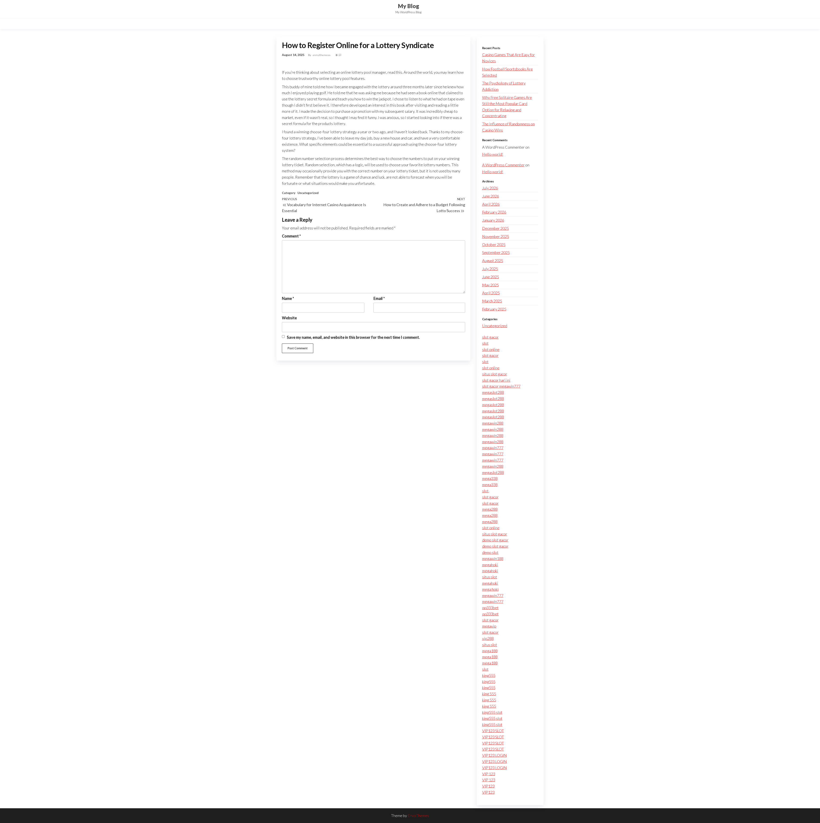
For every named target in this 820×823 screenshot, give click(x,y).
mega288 (490, 509)
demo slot (490, 552)
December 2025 (495, 228)
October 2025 (493, 244)
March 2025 (492, 301)
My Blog (408, 6)
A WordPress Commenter (503, 165)
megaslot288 (493, 392)
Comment (291, 236)
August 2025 (492, 260)
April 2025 (491, 292)
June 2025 (490, 276)
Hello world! (492, 154)
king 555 (489, 693)
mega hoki (490, 589)
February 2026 (494, 212)
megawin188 (492, 558)
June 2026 (490, 196)
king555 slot (492, 712)
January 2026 (493, 220)
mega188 (490, 650)
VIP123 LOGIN (494, 755)
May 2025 (490, 285)
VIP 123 (488, 774)
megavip (489, 626)
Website (289, 317)
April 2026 (491, 204)
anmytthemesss (322, 55)
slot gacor (490, 337)
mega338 (490, 478)
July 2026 (490, 188)
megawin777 (492, 447)
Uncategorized (308, 193)
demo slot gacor (495, 540)
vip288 (488, 638)
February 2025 (494, 309)
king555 (488, 675)
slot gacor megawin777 (501, 386)
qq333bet (490, 607)
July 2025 (490, 268)
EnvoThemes (418, 815)
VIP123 (488, 786)
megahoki (490, 564)
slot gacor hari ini (496, 380)
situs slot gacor (494, 374)
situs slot (489, 577)
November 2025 (495, 236)
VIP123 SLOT (493, 730)
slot (485, 343)
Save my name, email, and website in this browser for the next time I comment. (353, 337)
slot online (490, 349)
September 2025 (496, 252)
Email (379, 298)
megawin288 (492, 423)
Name (288, 298)
